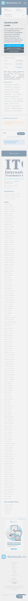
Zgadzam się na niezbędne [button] (14, 48)
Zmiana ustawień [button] (14, 51)
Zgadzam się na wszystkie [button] (14, 45)
